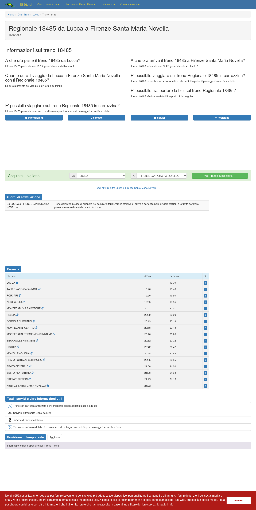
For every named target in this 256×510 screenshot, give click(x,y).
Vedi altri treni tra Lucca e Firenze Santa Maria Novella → (128, 188)
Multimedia (106, 4)
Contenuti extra (129, 4)
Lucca (36, 14)
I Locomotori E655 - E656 (79, 4)
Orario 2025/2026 (47, 4)
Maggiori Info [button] (165, 504)
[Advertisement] (149, 143)
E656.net (26, 4)
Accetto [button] (238, 500)
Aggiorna (55, 437)
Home (11, 14)
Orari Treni (23, 14)
